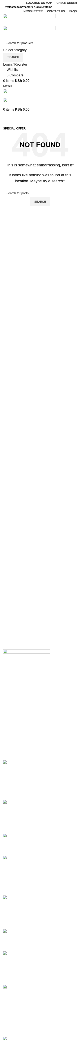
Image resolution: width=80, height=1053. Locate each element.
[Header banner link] (40, 526)
